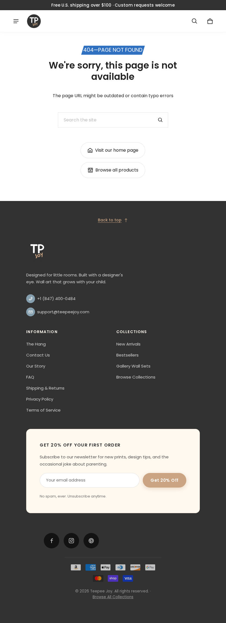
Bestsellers (127, 355)
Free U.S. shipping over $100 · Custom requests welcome (113, 5)
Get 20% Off (164, 480)
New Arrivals (128, 344)
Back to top (110, 220)
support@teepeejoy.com (63, 312)
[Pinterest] (91, 540)
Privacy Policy (39, 399)
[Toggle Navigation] (16, 21)
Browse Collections (135, 377)
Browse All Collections (113, 597)
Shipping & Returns (45, 388)
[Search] (160, 120)
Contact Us (38, 355)
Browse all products (116, 170)
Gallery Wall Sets (133, 366)
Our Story (35, 366)
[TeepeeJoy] (34, 21)
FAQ (30, 377)
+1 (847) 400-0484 (56, 298)
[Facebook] (51, 540)
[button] (194, 21)
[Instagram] (71, 540)
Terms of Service (43, 410)
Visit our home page (116, 150)
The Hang (36, 344)
